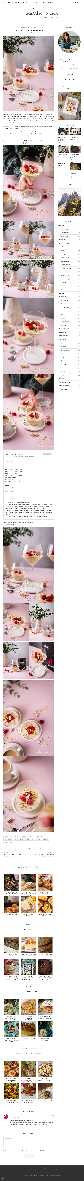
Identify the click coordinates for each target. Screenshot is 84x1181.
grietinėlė (31, 836)
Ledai (70, 357)
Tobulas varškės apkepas (62, 164)
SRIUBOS (69, 378)
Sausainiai (70, 371)
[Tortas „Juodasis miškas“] (75, 131)
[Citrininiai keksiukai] (63, 149)
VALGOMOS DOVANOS (69, 382)
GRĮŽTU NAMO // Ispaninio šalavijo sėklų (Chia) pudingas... (28, 1080)
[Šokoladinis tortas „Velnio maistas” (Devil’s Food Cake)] (75, 149)
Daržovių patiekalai (70, 257)
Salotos (70, 318)
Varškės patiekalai (70, 286)
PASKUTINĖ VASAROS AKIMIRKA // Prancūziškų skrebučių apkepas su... (28, 978)
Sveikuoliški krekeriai (45, 1101)
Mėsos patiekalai (70, 272)
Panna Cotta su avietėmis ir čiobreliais (61, 139)
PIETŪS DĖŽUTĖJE (69, 336)
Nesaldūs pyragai (70, 279)
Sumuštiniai (70, 325)
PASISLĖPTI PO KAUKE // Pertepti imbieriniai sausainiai (11, 893)
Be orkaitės (70, 346)
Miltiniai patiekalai (70, 275)
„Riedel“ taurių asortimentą (13, 140)
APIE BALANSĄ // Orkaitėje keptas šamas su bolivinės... (12, 1040)
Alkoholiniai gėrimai (70, 229)
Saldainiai (70, 368)
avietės (6, 836)
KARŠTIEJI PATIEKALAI (69, 243)
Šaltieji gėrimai (70, 236)
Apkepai (70, 247)
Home (4, 2)
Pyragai (70, 361)
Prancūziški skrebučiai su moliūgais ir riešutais (28, 1102)
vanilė (6, 842)
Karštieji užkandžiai (70, 307)
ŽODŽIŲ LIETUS (69, 389)
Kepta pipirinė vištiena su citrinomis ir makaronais (28, 1018)
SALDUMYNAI (34, 27)
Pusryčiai (70, 314)
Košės (70, 311)
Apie (9, 2)
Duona (70, 304)
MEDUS (44, 2)
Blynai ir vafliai (70, 300)
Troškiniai (70, 282)
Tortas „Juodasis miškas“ (74, 138)
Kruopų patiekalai (70, 264)
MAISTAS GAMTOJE (69, 329)
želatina (12, 842)
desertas (24, 836)
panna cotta (30, 839)
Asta (27, 33)
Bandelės (70, 343)
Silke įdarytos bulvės (28, 1038)
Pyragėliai (70, 364)
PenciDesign (58, 1175)
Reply (53, 1115)
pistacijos (38, 839)
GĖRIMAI (69, 225)
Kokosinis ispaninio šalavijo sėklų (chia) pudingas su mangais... (12, 978)
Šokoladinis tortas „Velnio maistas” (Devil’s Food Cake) (45, 978)
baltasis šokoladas (15, 836)
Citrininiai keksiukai (62, 154)
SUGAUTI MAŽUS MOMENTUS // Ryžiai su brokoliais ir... (11, 1018)
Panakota (5, 126)
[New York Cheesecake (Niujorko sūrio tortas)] (75, 166)
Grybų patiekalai (70, 261)
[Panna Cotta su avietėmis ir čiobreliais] (63, 131)
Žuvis (70, 289)
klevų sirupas (40, 836)
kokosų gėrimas (8, 839)
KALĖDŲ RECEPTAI (69, 239)
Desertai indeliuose (24, 27)
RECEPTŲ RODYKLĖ (25, 2)
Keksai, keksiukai (70, 353)
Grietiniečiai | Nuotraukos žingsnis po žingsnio (28, 893)
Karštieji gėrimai (70, 232)
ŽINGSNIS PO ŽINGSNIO (69, 386)
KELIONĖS (50, 2)
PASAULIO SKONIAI (69, 332)
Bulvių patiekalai (70, 254)
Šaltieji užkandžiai (70, 321)
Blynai (70, 250)
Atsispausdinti (47, 454)
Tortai (70, 375)
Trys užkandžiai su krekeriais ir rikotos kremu (12, 1080)
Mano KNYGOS (36, 2)
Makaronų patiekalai (70, 268)
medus (16, 839)
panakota (22, 839)
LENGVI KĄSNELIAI (69, 296)
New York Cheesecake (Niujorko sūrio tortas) (73, 174)
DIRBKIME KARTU (15, 2)
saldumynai (45, 839)
